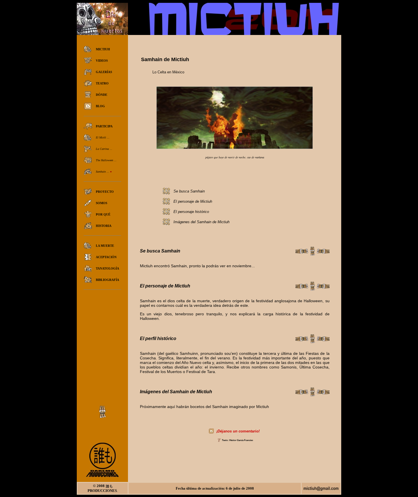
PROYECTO (105, 191)
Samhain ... (103, 171)
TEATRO (102, 83)
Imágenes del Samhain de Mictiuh (201, 222)
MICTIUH (103, 49)
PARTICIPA (104, 126)
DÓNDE (101, 94)
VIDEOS (102, 60)
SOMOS (101, 203)
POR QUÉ (103, 214)
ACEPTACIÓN (106, 257)
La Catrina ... (104, 148)
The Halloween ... (106, 160)
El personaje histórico (191, 212)
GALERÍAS (104, 72)
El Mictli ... (102, 137)
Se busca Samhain (189, 191)
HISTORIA (103, 225)
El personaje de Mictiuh (192, 201)
